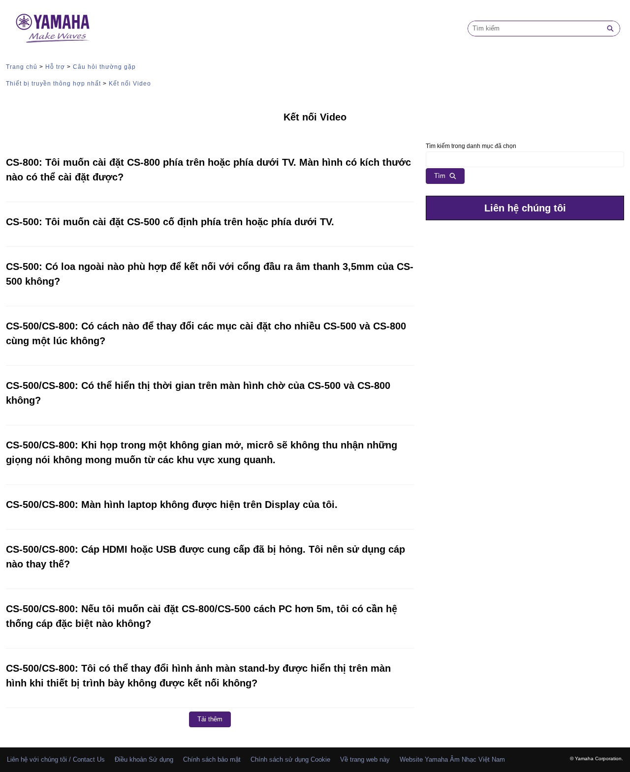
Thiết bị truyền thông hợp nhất (53, 83)
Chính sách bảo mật (212, 759)
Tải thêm (209, 719)
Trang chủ (21, 66)
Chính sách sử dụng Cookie (290, 759)
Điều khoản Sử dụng (144, 759)
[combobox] (534, 28)
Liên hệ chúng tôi (525, 208)
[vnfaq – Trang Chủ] (53, 28)
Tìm (439, 175)
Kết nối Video (130, 83)
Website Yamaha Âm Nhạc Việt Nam (452, 759)
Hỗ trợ (55, 66)
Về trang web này (365, 759)
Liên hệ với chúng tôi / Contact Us (56, 759)
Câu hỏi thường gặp (104, 66)
